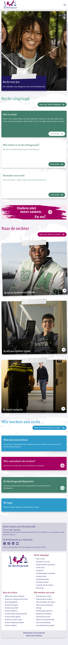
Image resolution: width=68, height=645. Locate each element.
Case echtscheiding (43, 622)
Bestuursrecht (41, 576)
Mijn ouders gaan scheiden (14, 596)
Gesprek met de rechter (44, 585)
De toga (39, 608)
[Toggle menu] (65, 5)
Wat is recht (40, 559)
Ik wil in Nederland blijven (14, 622)
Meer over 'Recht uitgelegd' (50, 104)
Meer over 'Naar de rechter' (50, 234)
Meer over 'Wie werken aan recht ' (47, 428)
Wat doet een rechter (43, 596)
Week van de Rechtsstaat (45, 619)
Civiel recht (40, 567)
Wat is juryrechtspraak (44, 605)
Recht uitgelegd (41, 555)
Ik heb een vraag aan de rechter (16, 599)
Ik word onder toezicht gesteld (16, 614)
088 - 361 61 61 (15, 530)
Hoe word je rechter (43, 617)
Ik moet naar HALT (12, 608)
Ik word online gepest (13, 617)
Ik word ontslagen (11, 605)
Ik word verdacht (11, 611)
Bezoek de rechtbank (43, 614)
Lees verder (54, 134)
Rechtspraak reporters (44, 611)
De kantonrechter (42, 579)
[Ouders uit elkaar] (34, 212)
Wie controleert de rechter (45, 602)
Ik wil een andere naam (13, 619)
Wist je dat (40, 588)
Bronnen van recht (43, 562)
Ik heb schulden (11, 625)
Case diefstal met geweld (45, 625)
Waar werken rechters (44, 599)
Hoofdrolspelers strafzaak (45, 573)
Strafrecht (40, 570)
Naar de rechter (10, 592)
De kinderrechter (42, 582)
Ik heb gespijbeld (11, 602)
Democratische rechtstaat (45, 564)
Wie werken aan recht (44, 592)
